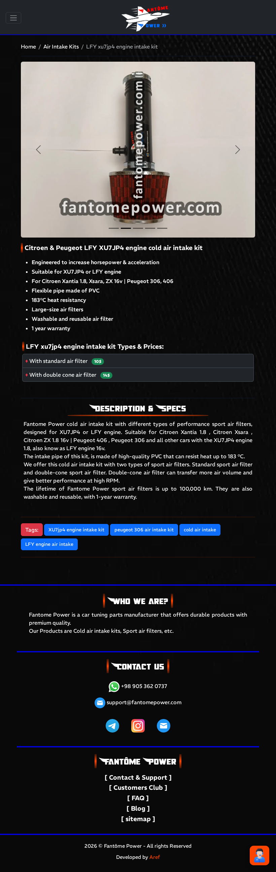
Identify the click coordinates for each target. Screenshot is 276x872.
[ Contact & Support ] (138, 777)
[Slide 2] (138, 228)
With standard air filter (58, 360)
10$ (97, 361)
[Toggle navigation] (14, 17)
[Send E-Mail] (163, 725)
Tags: (31, 529)
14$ (106, 375)
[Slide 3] (150, 228)
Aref (154, 857)
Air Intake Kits (61, 46)
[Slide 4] (162, 228)
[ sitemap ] (138, 819)
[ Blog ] (138, 808)
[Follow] (138, 725)
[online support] (259, 855)
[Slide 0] (114, 228)
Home (28, 46)
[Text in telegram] (112, 725)
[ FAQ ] (138, 798)
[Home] (146, 9)
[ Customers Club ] (138, 787)
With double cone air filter (62, 374)
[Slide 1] (126, 228)
